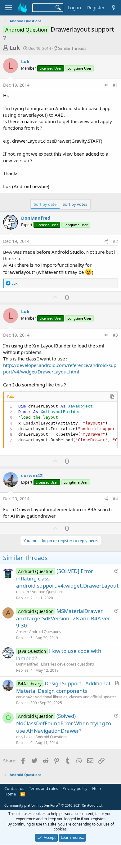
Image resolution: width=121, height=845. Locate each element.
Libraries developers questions (67, 664)
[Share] (106, 85)
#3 (115, 335)
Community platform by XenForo (53, 805)
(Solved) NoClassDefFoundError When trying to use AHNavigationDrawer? (63, 723)
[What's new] (114, 7)
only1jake (24, 736)
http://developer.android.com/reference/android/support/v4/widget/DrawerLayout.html (59, 368)
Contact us (14, 788)
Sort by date (45, 204)
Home (10, 794)
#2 (115, 241)
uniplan (22, 591)
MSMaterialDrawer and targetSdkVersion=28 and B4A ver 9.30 (63, 618)
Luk (15, 47)
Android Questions (48, 591)
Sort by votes (75, 204)
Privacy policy (74, 788)
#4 (115, 499)
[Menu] (8, 7)
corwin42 (32, 475)
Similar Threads (72, 48)
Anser (21, 631)
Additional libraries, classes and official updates (76, 697)
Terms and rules (43, 788)
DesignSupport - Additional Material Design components (63, 687)
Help (96, 788)
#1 (115, 85)
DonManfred (36, 218)
